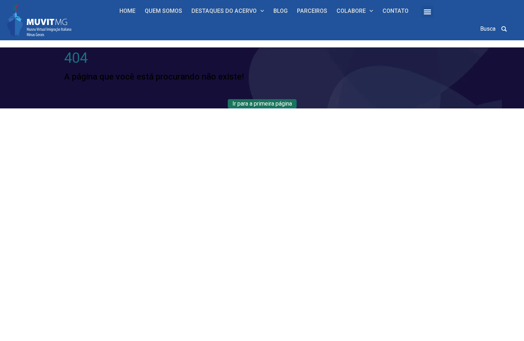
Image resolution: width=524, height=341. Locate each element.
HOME (127, 10)
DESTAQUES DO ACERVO (224, 10)
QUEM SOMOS (163, 10)
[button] (427, 11)
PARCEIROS (312, 10)
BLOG (280, 10)
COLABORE (351, 10)
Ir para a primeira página (262, 103)
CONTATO (395, 10)
